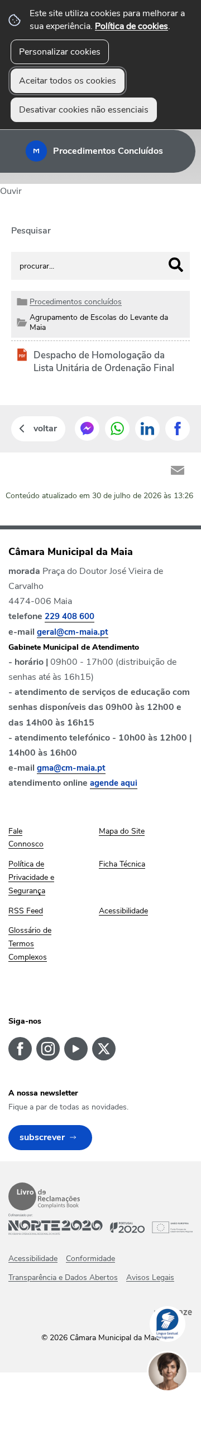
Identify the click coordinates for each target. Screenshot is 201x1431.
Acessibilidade (33, 1258)
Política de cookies (131, 26)
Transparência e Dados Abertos (63, 1277)
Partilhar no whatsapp (117, 428)
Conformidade (90, 1258)
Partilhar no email (177, 470)
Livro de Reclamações (44, 1196)
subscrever (42, 1137)
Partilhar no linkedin (147, 428)
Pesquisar (31, 231)
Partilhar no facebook (177, 428)
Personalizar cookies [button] (59, 52)
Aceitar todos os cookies (67, 81)
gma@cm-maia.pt (71, 767)
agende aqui (113, 782)
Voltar (45, 428)
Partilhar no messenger (87, 428)
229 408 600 (69, 616)
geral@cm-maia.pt (72, 631)
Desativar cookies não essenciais (84, 110)
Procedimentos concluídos (76, 301)
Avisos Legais (150, 1277)
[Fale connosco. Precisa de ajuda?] (178, 1406)
